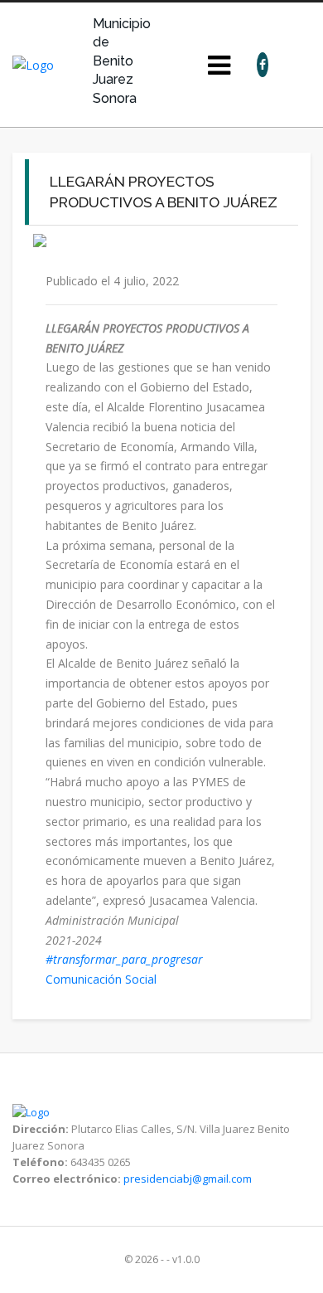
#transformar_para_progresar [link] (124, 959)
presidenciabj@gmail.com (187, 1178)
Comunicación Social (103, 979)
